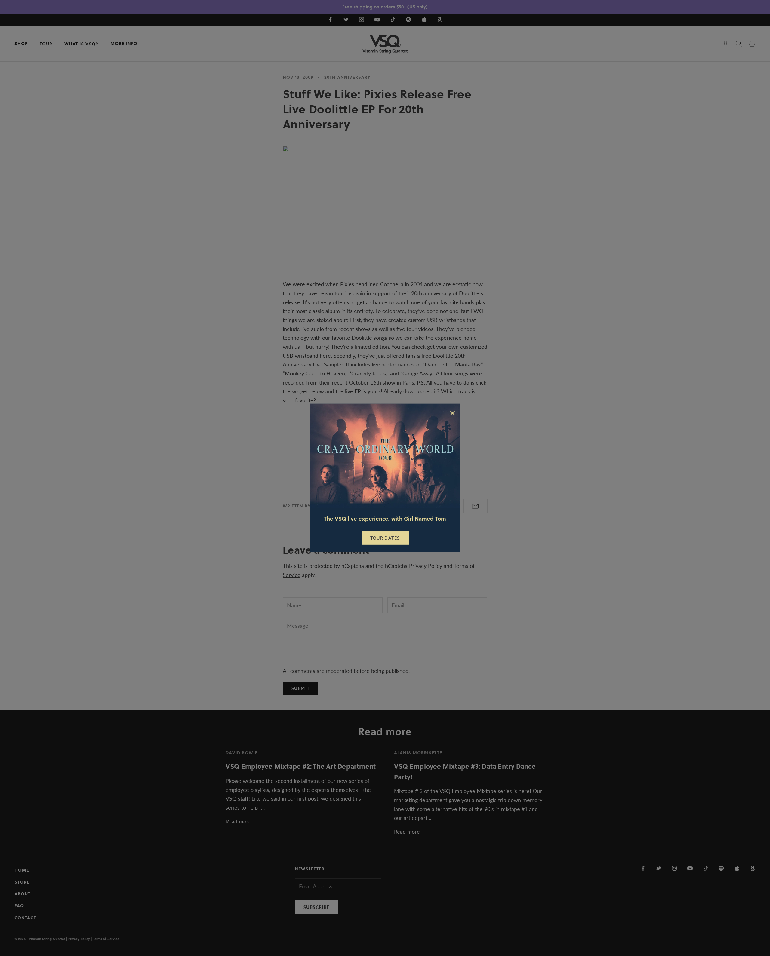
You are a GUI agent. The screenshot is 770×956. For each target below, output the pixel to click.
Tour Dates (385, 538)
